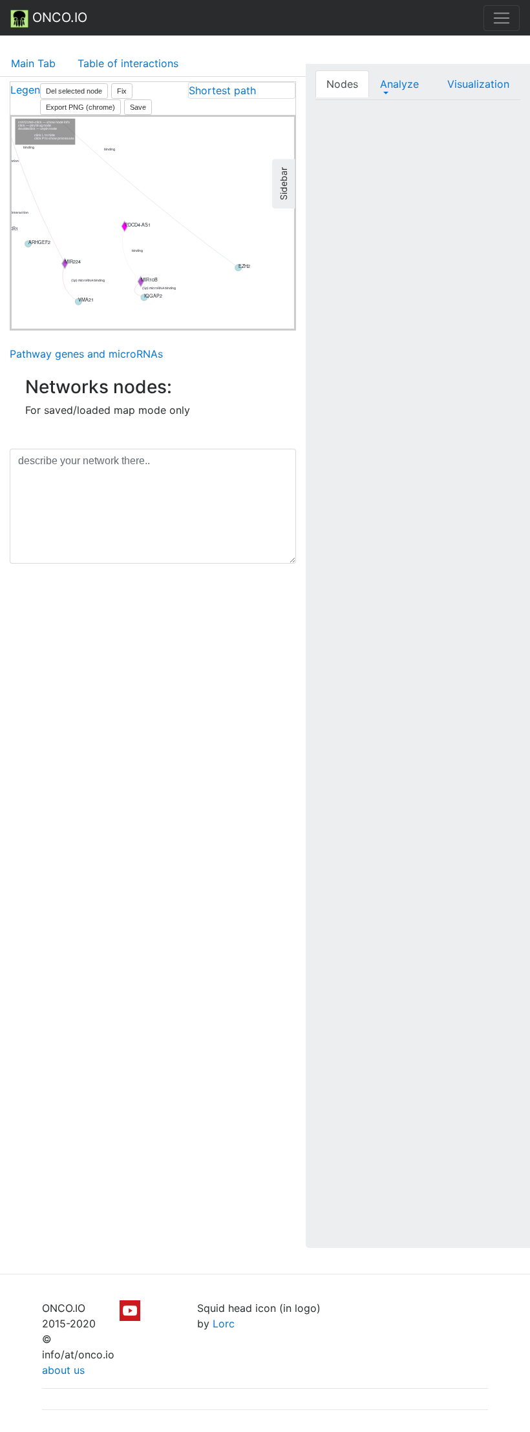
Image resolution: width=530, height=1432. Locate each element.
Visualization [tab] (478, 83)
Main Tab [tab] (33, 63)
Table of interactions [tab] (128, 63)
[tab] (242, 90)
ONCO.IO (57, 17)
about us (63, 1370)
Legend (28, 89)
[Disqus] (153, 756)
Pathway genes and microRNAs (86, 353)
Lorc (224, 1323)
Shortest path (222, 90)
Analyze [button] (399, 83)
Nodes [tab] (342, 83)
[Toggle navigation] (501, 18)
